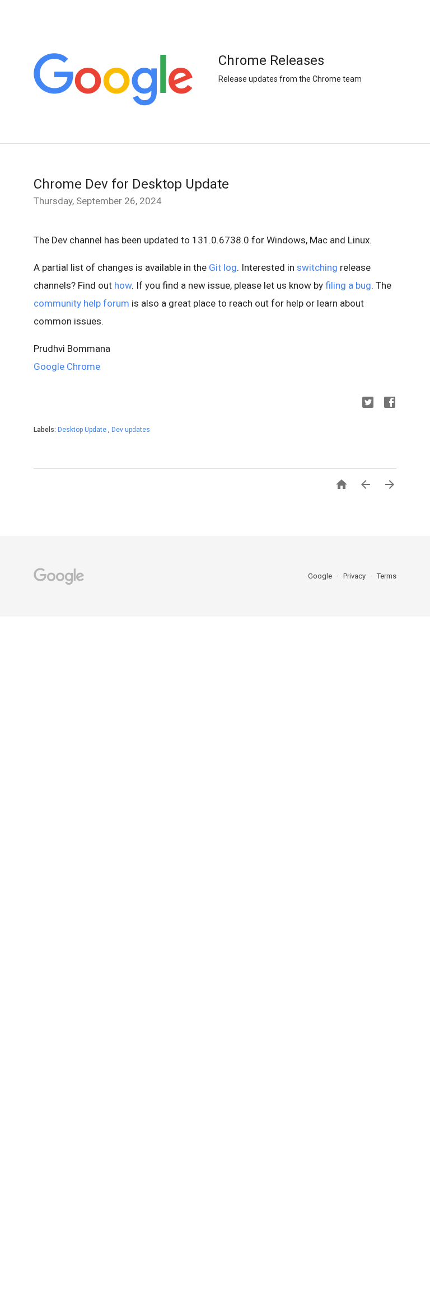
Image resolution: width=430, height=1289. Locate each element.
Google (321, 576)
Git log (223, 267)
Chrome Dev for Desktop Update (131, 184)
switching (317, 267)
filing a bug (348, 285)
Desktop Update (83, 430)
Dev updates (130, 430)
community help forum (81, 303)
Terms (386, 576)
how (123, 285)
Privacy (355, 576)
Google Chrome (67, 366)
